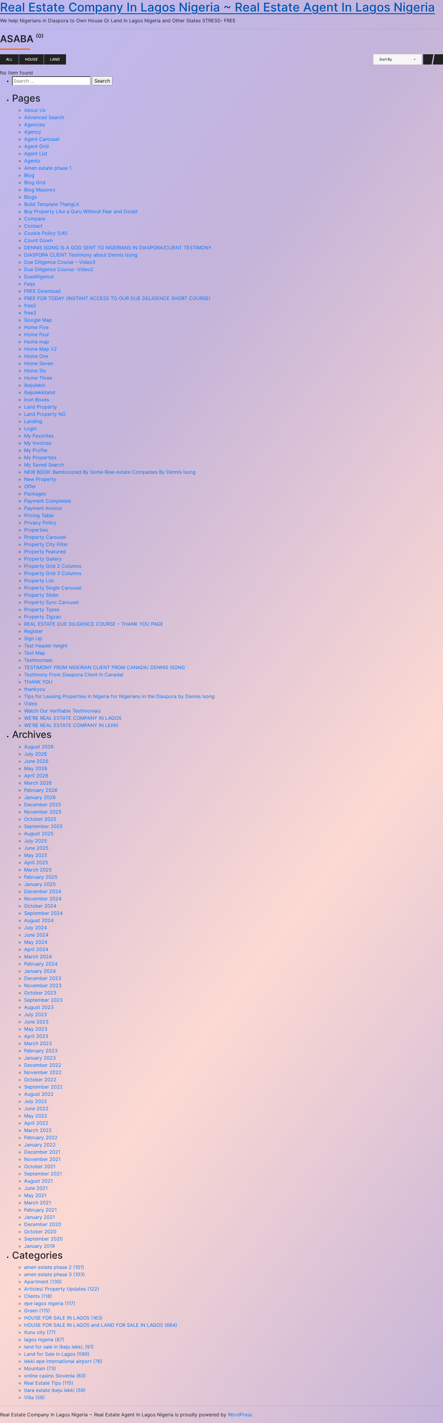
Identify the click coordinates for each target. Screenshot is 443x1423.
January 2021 (39, 1217)
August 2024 (39, 920)
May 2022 (35, 1116)
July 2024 (35, 928)
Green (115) (37, 1311)
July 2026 (35, 754)
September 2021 (43, 1174)
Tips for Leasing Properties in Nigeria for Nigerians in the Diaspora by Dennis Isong (120, 696)
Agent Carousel (41, 139)
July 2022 (35, 1101)
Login (30, 428)
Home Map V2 (40, 349)
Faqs (29, 284)
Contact (33, 226)
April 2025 (36, 862)
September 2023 (43, 1000)
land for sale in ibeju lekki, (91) (59, 1347)
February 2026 (41, 790)
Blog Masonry (39, 190)
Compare (34, 219)
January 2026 (40, 797)
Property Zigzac (42, 617)
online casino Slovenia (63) (55, 1376)
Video (30, 703)
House (31, 59)
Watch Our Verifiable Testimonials (62, 711)
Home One (36, 356)
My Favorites (39, 436)
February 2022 (41, 1137)
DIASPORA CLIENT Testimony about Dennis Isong (80, 255)
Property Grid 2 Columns (52, 566)
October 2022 (40, 1080)
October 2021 (39, 1166)
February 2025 (41, 877)
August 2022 (39, 1094)
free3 (30, 313)
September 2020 (43, 1239)
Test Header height (46, 646)
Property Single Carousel (52, 588)
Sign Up (33, 638)
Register (33, 631)
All (9, 59)
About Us (35, 110)
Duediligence (39, 277)
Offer (30, 486)
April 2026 (36, 776)
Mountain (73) (40, 1368)
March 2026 (38, 783)
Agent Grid (36, 146)
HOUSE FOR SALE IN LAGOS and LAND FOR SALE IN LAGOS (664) (100, 1325)
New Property (40, 479)
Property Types (41, 609)
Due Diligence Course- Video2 (58, 269)
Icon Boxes (36, 400)
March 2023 (38, 1043)
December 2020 (42, 1224)
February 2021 (40, 1210)
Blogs (30, 197)
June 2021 (36, 1188)
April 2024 (36, 949)
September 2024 (43, 913)
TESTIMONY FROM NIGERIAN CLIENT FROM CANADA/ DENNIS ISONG (104, 667)
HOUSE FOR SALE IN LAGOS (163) (63, 1318)
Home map (36, 342)
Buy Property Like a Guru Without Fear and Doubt (81, 211)
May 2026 (35, 768)
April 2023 (36, 1036)
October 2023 (40, 993)
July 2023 (35, 1014)
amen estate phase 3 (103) (54, 1274)
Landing (33, 421)
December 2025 (42, 805)
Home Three (38, 378)
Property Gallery (43, 559)
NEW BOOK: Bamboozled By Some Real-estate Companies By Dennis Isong (110, 472)
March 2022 (38, 1130)
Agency (32, 132)
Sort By (385, 59)
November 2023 (42, 985)
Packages (35, 494)
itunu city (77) (40, 1332)
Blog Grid (35, 182)
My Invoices (37, 443)
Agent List (35, 153)
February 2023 (41, 1051)
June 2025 (36, 848)
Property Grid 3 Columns (52, 573)
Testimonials (38, 660)
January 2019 (39, 1246)
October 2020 (40, 1232)
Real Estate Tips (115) (48, 1383)
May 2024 (35, 942)
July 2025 (35, 841)
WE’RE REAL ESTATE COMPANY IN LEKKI (71, 725)
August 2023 (39, 1007)
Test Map (34, 653)
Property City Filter (46, 544)
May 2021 (35, 1195)
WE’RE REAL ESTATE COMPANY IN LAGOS (72, 718)
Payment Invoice (43, 508)
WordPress (240, 1415)
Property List (39, 580)
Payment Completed (47, 501)
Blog (29, 175)
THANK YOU (38, 682)
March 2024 (38, 956)
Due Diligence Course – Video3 (59, 262)
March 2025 (38, 870)
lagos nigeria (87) (44, 1339)
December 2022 (42, 1065)
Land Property (40, 407)
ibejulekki (35, 385)
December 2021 (42, 1152)
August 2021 (38, 1181)
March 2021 (37, 1203)
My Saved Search (44, 465)
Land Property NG (45, 414)
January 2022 (40, 1145)
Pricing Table (39, 515)
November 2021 (42, 1159)
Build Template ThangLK (51, 204)
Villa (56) (34, 1397)
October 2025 (40, 819)
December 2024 (42, 891)
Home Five (36, 327)
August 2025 (39, 833)
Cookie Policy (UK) (46, 233)
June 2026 (36, 761)
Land (55, 59)
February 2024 (41, 964)
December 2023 (42, 978)
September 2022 (43, 1087)
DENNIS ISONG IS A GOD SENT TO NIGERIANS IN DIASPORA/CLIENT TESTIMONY (118, 248)
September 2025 (43, 826)
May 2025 (35, 855)
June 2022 (36, 1108)
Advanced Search (44, 117)
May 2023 (35, 1029)
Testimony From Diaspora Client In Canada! (73, 675)
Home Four (36, 334)
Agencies (34, 125)
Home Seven (38, 363)
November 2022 (42, 1072)
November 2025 (42, 812)
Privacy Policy (40, 523)
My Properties (40, 457)
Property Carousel (45, 537)
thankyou (34, 689)
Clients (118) (38, 1296)
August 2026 (39, 747)
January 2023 (40, 1058)
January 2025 (40, 884)
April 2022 (36, 1123)
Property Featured (45, 552)
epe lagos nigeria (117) (49, 1303)
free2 (30, 305)
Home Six (35, 371)
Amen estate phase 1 (47, 168)
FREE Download (42, 291)
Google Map (38, 320)
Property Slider (41, 595)
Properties (36, 530)
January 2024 (40, 971)
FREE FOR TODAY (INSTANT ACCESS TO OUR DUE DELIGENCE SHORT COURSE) (117, 298)
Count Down (38, 240)
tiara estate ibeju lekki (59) (55, 1390)
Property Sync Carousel (51, 602)
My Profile (35, 450)
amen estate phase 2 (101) (54, 1267)
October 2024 (40, 906)
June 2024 (36, 935)
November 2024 (42, 899)
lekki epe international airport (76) (63, 1361)
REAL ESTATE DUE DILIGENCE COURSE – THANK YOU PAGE (93, 624)
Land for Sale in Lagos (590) (57, 1354)
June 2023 (36, 1022)
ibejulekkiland (39, 392)
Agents (32, 161)
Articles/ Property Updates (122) (61, 1289)
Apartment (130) (43, 1282)
